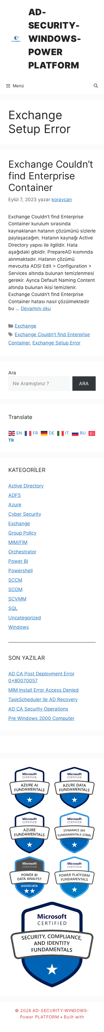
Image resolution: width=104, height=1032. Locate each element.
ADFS (14, 495)
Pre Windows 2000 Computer (41, 718)
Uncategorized (24, 617)
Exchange (25, 326)
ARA (84, 383)
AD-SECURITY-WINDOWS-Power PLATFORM (54, 39)
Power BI (18, 561)
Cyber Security (24, 514)
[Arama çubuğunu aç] (96, 86)
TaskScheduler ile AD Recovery (43, 699)
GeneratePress (52, 1023)
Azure (14, 504)
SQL (13, 608)
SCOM (15, 589)
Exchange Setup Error (56, 343)
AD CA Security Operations (38, 709)
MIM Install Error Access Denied (43, 690)
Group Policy (22, 533)
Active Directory (26, 486)
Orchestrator (22, 552)
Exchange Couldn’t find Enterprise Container (50, 175)
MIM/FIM (17, 542)
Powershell (20, 570)
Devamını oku (36, 308)
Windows (18, 627)
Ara (12, 372)
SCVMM (17, 599)
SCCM (15, 580)
